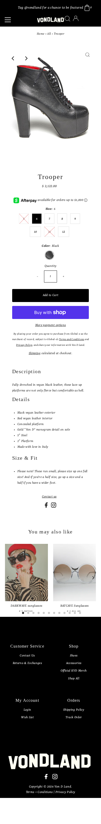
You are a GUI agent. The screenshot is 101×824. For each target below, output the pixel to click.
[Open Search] (67, 19)
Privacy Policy (65, 792)
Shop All (73, 678)
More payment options (50, 325)
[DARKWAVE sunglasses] (26, 572)
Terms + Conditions (40, 792)
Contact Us (27, 655)
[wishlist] (81, 22)
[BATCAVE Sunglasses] (74, 572)
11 (49, 232)
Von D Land (62, 787)
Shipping (35, 353)
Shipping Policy (73, 710)
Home (40, 34)
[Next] (26, 58)
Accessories (74, 663)
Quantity (51, 266)
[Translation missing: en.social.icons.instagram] (53, 507)
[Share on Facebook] (46, 507)
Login (27, 710)
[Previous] (13, 58)
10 (35, 232)
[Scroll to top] (90, 813)
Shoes (74, 655)
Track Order (74, 717)
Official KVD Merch (73, 671)
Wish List (27, 717)
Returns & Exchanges (27, 663)
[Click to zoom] (87, 58)
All (49, 34)
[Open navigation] (17, 19)
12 (63, 232)
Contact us (49, 497)
